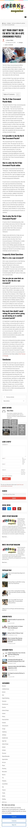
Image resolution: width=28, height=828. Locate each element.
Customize (14, 820)
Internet (3, 747)
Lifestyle (9, 23)
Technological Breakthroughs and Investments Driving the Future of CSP (16, 660)
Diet (3, 695)
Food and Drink (5, 719)
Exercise (4, 707)
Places (3, 765)
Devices (3, 692)
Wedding (4, 799)
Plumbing (4, 768)
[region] (14, 815)
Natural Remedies (6, 756)
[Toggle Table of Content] (17, 94)
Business (4, 686)
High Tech (4, 741)
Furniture (4, 722)
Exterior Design (5, 710)
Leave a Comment (9, 44)
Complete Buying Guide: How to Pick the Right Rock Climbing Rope (16, 653)
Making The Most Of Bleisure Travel (15, 633)
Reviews (4, 774)
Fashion (3, 713)
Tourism (4, 790)
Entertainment (5, 704)
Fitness (3, 716)
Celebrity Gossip (5, 689)
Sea (3, 777)
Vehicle (3, 796)
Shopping (4, 780)
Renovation (4, 771)
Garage (3, 728)
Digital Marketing (5, 698)
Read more (4, 536)
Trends (3, 793)
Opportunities (5, 759)
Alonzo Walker (10, 40)
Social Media (5, 783)
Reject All (14, 824)
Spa (3, 787)
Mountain (4, 753)
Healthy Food (5, 738)
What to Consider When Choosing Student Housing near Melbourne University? (15, 639)
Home (4, 23)
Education (4, 701)
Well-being (4, 802)
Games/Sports (5, 725)
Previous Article (10, 397)
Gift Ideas (4, 735)
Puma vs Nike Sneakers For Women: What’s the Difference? (15, 627)
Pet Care (4, 762)
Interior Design (5, 744)
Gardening (4, 731)
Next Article (7, 401)
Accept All (14, 816)
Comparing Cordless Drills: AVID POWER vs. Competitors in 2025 (17, 667)
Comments (5, 444)
